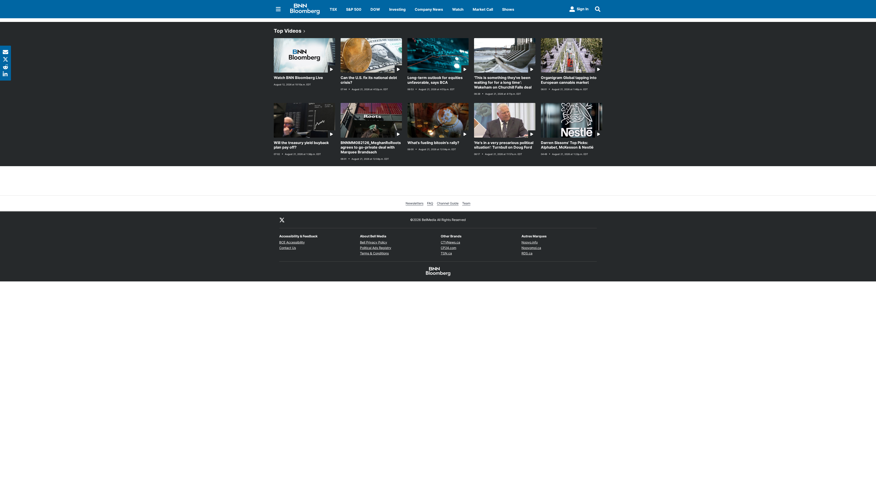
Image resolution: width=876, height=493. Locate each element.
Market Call (483, 9)
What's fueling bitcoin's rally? (433, 142)
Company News (429, 9)
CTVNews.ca (450, 242)
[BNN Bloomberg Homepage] (305, 9)
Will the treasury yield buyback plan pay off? (301, 145)
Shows (508, 9)
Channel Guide (448, 203)
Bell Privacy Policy (373, 242)
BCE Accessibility (292, 242)
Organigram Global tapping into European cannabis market (569, 80)
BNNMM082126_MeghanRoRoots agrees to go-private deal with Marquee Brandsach (371, 147)
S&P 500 (353, 9)
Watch (458, 9)
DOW (375, 9)
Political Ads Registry (375, 248)
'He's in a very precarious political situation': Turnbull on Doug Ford (503, 145)
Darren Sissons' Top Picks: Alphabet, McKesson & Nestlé (567, 145)
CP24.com (448, 248)
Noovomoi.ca (531, 248)
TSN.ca (446, 253)
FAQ (430, 203)
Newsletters (414, 203)
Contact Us (287, 248)
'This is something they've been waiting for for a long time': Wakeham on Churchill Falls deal (503, 82)
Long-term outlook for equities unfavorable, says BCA (435, 80)
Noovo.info (529, 242)
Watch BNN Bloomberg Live (298, 77)
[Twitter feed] (282, 220)
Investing (397, 9)
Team (466, 203)
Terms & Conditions (374, 253)
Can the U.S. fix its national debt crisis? (369, 80)
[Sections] (278, 9)
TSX (333, 9)
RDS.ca (526, 253)
